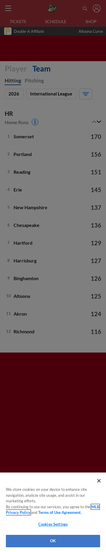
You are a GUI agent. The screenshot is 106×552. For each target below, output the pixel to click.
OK (53, 540)
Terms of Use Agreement (59, 512)
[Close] (98, 480)
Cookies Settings (53, 524)
